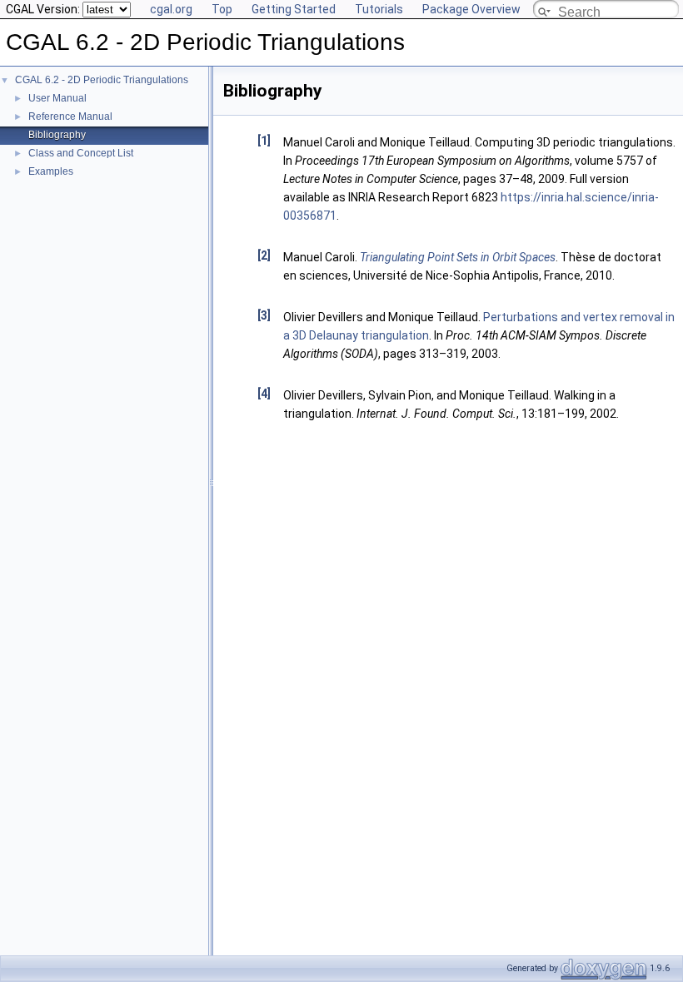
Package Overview (471, 9)
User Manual (57, 98)
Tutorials (379, 9)
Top (222, 9)
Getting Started (294, 9)
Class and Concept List (80, 153)
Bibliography (57, 135)
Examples (50, 171)
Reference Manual (70, 116)
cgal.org (171, 9)
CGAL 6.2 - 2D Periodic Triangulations (101, 80)
